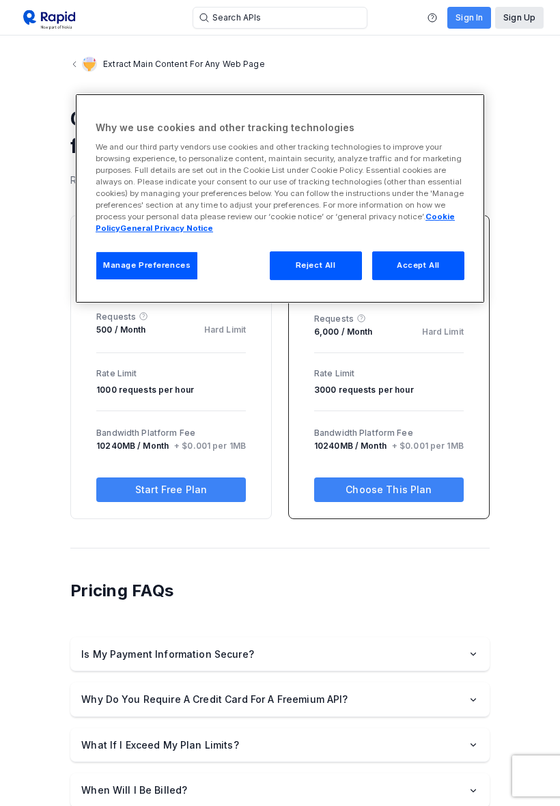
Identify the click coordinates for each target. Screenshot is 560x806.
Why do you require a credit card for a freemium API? (214, 699)
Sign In (469, 17)
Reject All (316, 265)
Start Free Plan (171, 489)
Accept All (418, 265)
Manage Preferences (147, 265)
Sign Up (519, 17)
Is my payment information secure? (167, 654)
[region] (280, 198)
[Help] (432, 18)
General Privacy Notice (166, 228)
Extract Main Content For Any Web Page (183, 64)
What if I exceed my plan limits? (159, 745)
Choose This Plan (389, 489)
